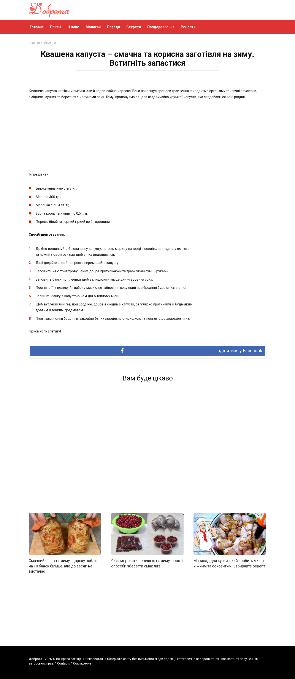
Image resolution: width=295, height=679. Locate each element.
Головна (37, 27)
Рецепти (188, 27)
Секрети (133, 27)
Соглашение (82, 663)
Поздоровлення (160, 27)
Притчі (55, 27)
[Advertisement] (147, 136)
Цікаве (73, 27)
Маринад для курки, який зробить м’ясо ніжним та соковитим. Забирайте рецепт (229, 563)
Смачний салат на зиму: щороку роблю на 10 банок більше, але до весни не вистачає (63, 566)
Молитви (93, 27)
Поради (113, 27)
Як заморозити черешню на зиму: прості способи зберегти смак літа (147, 563)
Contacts (63, 663)
